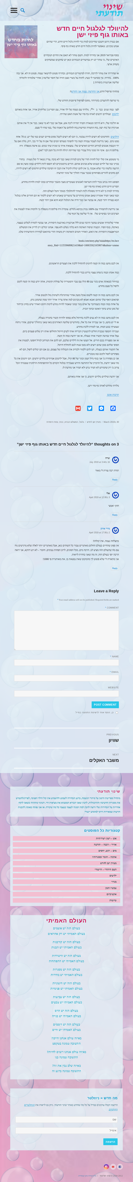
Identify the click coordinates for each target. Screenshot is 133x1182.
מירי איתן (105, 528)
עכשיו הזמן (110, 888)
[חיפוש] (22, 10)
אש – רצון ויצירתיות (106, 838)
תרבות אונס (113, 394)
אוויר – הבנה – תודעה (105, 844)
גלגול (81, 422)
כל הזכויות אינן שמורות (87, 1176)
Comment (112, 608)
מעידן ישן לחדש (94, 422)
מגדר (113, 881)
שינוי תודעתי (109, 10)
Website (113, 687)
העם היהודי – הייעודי (105, 869)
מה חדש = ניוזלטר (102, 1098)
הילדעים (115, 136)
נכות (61, 422)
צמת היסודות (52, 422)
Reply (115, 479)
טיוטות (113, 900)
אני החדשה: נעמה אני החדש (85, 91)
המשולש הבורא (71, 422)
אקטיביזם (112, 894)
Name (114, 656)
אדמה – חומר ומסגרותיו (104, 857)
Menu (13, 10)
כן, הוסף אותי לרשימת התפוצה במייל (95, 712)
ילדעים (115, 114)
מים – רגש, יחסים (107, 850)
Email (114, 672)
